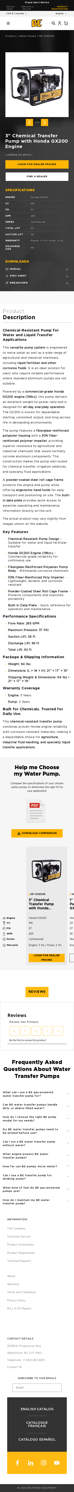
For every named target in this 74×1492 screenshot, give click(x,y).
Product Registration (60, 8)
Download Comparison (39, 833)
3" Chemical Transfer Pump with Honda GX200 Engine (41, 904)
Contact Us (14, 1367)
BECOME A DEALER (28, 8)
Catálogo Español (37, 1439)
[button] (8, 23)
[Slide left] (29, 122)
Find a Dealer (37, 176)
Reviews (37, 991)
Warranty (13, 1284)
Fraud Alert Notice (37, 2)
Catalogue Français (37, 1424)
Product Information (20, 1245)
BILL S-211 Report (19, 1308)
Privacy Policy (16, 1300)
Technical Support (19, 1261)
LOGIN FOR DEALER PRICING (37, 164)
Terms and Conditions (21, 1292)
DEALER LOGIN (10, 8)
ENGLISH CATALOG (37, 1409)
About (11, 1276)
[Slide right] (44, 122)
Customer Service (19, 1236)
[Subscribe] (57, 1388)
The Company (16, 1228)
